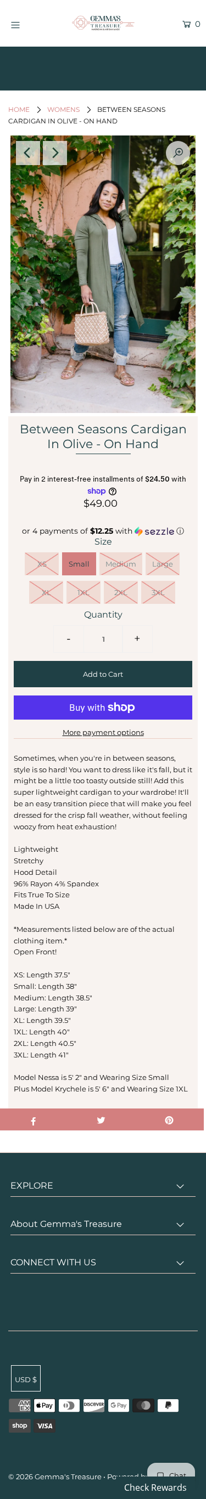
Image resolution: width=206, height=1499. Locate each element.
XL (46, 592)
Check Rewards (155, 1487)
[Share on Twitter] (101, 1119)
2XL (120, 592)
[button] (103, 531)
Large (162, 563)
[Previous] (28, 153)
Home (19, 109)
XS (42, 563)
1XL (83, 592)
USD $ (26, 1379)
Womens (63, 109)
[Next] (55, 153)
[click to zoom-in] (178, 153)
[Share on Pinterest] (169, 1119)
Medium (120, 563)
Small (79, 563)
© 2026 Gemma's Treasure (55, 1476)
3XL (158, 592)
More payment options (103, 732)
